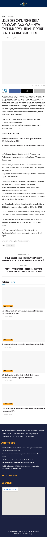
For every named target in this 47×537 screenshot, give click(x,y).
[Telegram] (16, 525)
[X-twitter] (23, 521)
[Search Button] (44, 3)
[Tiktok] (42, 521)
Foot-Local (8, 306)
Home (3, 16)
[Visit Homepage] (23, 3)
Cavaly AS (10, 245)
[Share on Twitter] (27, 91)
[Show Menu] (3, 3)
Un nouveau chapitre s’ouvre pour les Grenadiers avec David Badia (23, 145)
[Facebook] (4, 521)
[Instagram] (28, 521)
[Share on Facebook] (15, 91)
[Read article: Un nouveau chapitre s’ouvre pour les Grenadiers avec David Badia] (23, 331)
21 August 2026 (7, 380)
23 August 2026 (7, 347)
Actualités (11, 16)
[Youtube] (33, 521)
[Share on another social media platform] (39, 91)
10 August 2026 (7, 414)
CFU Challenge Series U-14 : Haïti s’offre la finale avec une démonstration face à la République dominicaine (20, 376)
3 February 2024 (12, 38)
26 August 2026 (7, 316)
